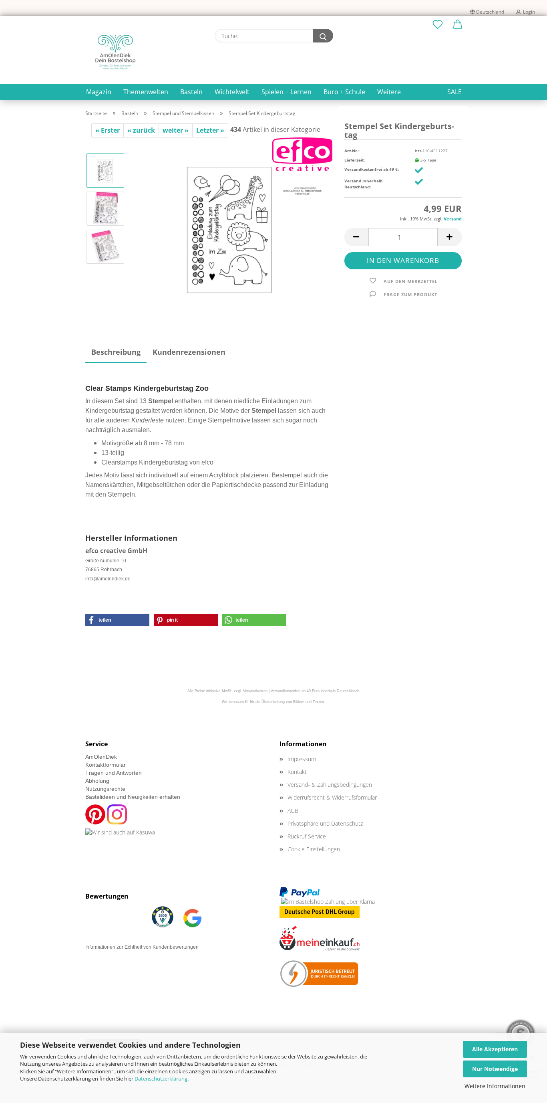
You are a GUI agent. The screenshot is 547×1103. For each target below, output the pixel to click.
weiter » (176, 130)
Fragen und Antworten (113, 773)
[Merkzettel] (438, 25)
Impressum (302, 759)
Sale (454, 91)
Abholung (97, 781)
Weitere (389, 91)
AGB (293, 810)
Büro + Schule (344, 91)
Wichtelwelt (232, 91)
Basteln (191, 91)
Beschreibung (116, 352)
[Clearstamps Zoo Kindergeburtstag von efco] (232, 226)
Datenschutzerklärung (161, 1078)
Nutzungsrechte (105, 789)
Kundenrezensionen (189, 352)
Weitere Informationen (495, 1086)
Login (528, 11)
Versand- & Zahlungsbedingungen (330, 784)
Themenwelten (145, 91)
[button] (458, 25)
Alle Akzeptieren (495, 1049)
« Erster (107, 130)
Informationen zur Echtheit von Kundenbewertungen (142, 947)
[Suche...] (323, 35)
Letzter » (210, 130)
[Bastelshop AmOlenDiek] (115, 52)
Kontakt (297, 772)
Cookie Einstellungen (314, 849)
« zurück (141, 130)
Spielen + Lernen (286, 91)
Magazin (98, 91)
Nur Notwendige (495, 1069)
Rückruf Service (307, 836)
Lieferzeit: (354, 160)
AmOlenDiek (101, 757)
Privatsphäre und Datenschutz (325, 823)
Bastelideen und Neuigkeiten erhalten (132, 797)
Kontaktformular (105, 765)
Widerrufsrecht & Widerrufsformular (332, 797)
